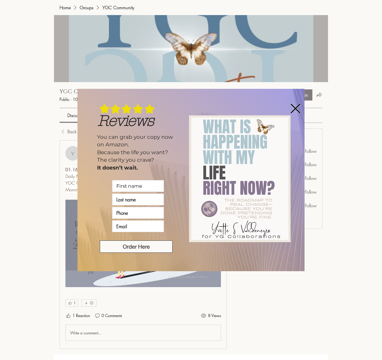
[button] (295, 108)
